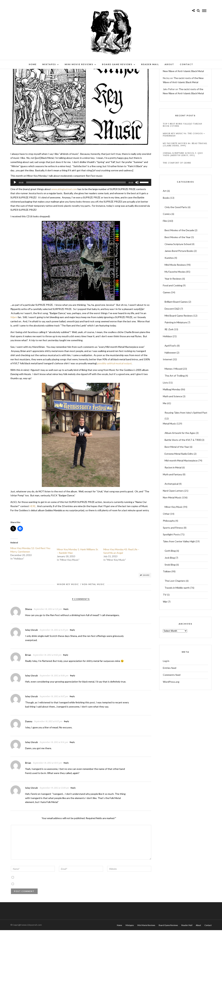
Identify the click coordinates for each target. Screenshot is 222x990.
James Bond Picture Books (179, 250)
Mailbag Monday (171, 389)
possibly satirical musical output (114, 363)
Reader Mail (150, 64)
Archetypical (171, 483)
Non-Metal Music (93, 584)
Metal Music (169, 423)
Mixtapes (49, 64)
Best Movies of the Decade (179, 230)
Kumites (169, 257)
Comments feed (171, 674)
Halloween (170, 352)
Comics (167, 213)
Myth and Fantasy (172, 474)
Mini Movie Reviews (79, 64)
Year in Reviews (173, 278)
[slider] (145, 182)
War (165, 601)
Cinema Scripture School (178, 244)
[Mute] (137, 182)
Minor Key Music (68, 584)
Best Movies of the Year (178, 237)
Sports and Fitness (173, 527)
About (169, 64)
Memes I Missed (173, 368)
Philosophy (169, 520)
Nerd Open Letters (173, 490)
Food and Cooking (172, 285)
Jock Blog (170, 557)
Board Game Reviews (117, 64)
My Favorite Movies (175, 271)
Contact (186, 64)
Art (164, 190)
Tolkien (167, 571)
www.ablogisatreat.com (64, 189)
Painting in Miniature (176, 322)
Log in (166, 660)
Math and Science (172, 396)
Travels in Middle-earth (177, 587)
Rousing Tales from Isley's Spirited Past (186, 412)
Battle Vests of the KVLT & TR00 (183, 439)
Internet (167, 359)
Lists (165, 382)
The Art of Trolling (175, 375)
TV (164, 594)
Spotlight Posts (171, 534)
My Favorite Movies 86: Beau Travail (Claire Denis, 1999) (185, 144)
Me (164, 403)
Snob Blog (170, 564)
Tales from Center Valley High (179, 541)
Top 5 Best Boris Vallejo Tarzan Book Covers (182, 125)
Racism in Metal (173, 467)
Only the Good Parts (176, 207)
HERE (32, 506)
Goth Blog (170, 550)
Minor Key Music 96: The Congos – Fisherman (184, 134)
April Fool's (170, 345)
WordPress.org (171, 681)
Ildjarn (13, 317)
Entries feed (169, 667)
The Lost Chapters (175, 580)
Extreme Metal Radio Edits (179, 453)
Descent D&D (172, 308)
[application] (80, 182)
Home (33, 64)
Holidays (167, 336)
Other (166, 513)
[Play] (15, 182)
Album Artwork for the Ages (180, 432)
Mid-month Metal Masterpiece (181, 460)
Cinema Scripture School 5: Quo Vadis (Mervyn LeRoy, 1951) (183, 154)
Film (165, 220)
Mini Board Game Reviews (179, 315)
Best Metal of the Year (177, 446)
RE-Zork (169, 329)
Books (166, 197)
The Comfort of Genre (177, 163)
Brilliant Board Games (176, 301)
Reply (66, 609)
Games (166, 292)
